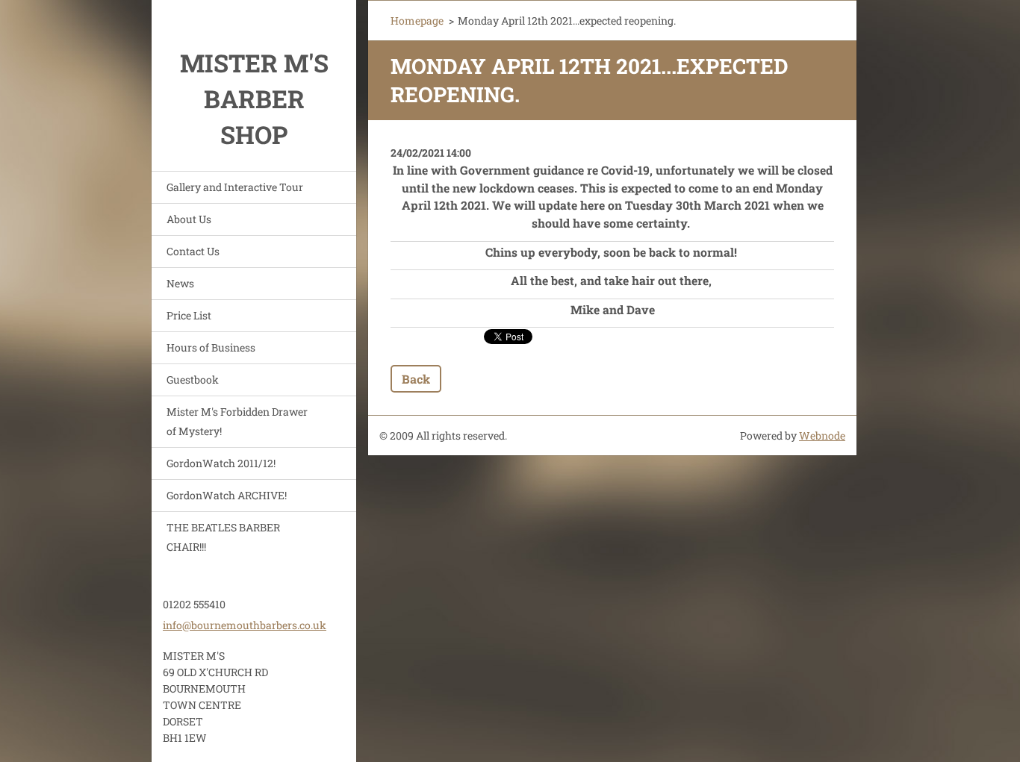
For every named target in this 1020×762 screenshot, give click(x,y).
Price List (189, 315)
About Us (189, 219)
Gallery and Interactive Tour (235, 187)
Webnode (822, 435)
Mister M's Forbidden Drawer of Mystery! (237, 421)
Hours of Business (211, 347)
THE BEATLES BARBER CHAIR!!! (223, 537)
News (180, 283)
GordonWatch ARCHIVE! (227, 495)
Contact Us (193, 251)
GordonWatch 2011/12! (221, 463)
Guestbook (193, 379)
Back (416, 379)
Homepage (417, 20)
